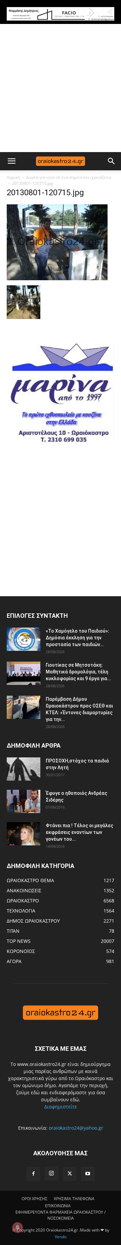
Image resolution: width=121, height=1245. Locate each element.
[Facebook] (33, 1174)
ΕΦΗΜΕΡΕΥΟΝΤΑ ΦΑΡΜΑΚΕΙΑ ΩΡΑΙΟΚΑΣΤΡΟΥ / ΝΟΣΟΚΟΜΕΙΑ (60, 1215)
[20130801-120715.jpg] (57, 278)
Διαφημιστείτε (60, 1106)
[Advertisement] (60, 88)
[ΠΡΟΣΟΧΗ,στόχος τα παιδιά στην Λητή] (23, 769)
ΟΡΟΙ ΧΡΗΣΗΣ (34, 1198)
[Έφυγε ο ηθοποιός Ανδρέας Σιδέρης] (23, 801)
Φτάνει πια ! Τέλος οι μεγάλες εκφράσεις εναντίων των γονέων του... (79, 832)
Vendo (61, 1237)
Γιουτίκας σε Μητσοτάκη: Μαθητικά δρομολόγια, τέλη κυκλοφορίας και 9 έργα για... (78, 671)
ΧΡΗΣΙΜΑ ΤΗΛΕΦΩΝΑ (74, 1198)
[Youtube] (87, 1174)
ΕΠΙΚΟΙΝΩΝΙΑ (58, 1206)
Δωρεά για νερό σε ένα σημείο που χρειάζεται (69, 177)
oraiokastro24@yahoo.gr (76, 1128)
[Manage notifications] (17, 1227)
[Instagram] (51, 1173)
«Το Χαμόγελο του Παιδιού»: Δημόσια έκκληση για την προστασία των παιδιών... (77, 637)
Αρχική (13, 177)
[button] (11, 161)
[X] (69, 1174)
